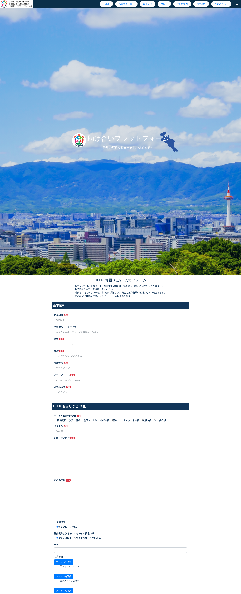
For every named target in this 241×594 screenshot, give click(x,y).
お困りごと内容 (64, 437)
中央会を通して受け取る (88, 537)
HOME (106, 4)
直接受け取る (65, 537)
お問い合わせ (221, 4)
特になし (62, 526)
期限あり (76, 526)
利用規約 (201, 4)
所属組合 (61, 314)
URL (56, 544)
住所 (58, 350)
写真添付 (58, 556)
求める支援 (62, 480)
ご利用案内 (182, 4)
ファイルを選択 (64, 562)
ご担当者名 (62, 386)
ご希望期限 (59, 522)
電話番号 (61, 362)
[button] (236, 4)
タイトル (61, 425)
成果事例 (147, 4)
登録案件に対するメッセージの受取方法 (74, 533)
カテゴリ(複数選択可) (67, 415)
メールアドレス (64, 374)
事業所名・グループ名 (65, 326)
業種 (58, 338)
